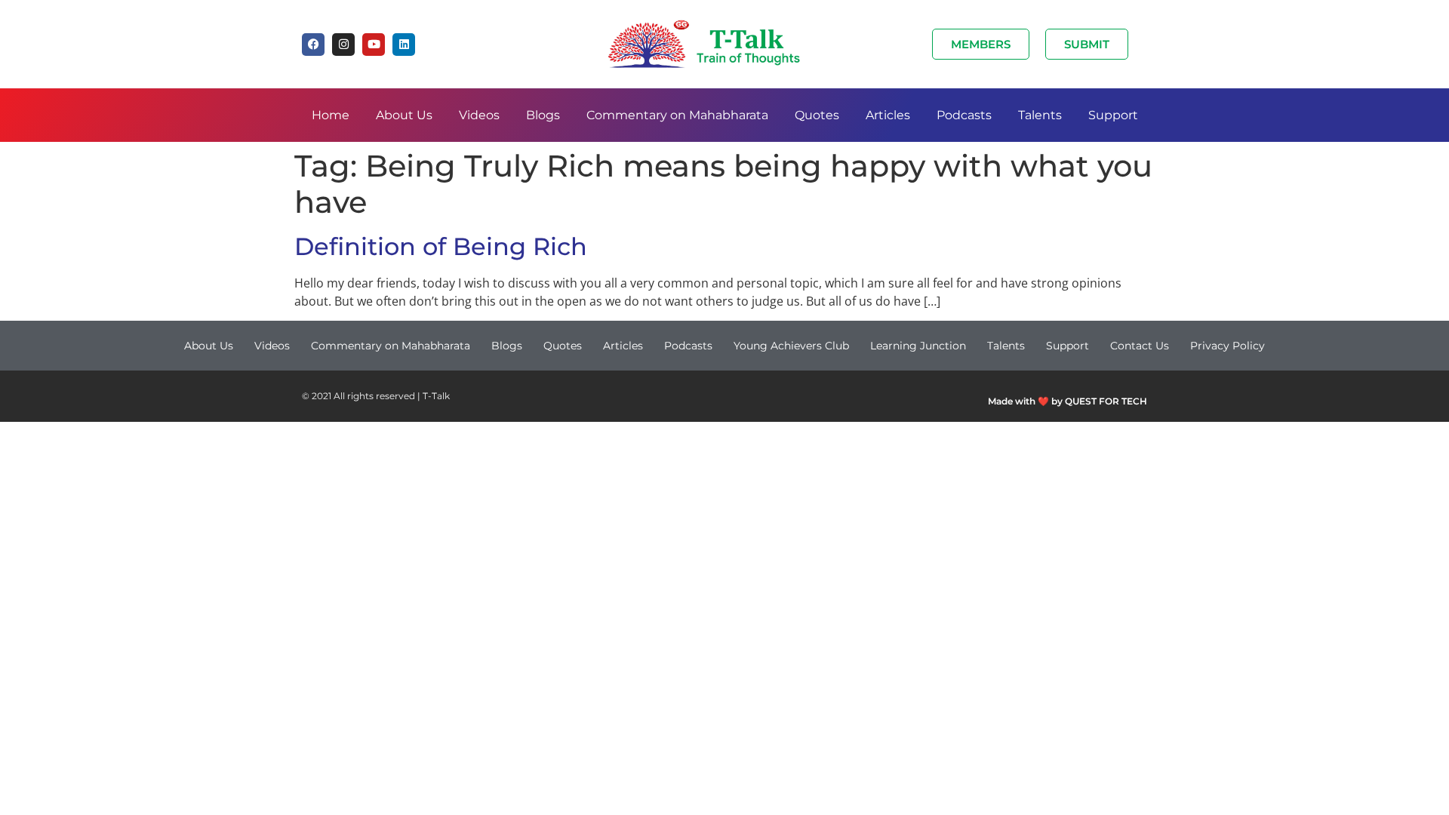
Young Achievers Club (791, 345)
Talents (1040, 115)
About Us (404, 115)
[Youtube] (373, 44)
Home (330, 115)
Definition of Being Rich (440, 246)
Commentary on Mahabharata (677, 115)
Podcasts (964, 115)
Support (1113, 115)
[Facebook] (313, 44)
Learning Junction (918, 345)
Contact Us (1139, 345)
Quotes (817, 115)
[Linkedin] (403, 44)
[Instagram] (343, 44)
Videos (479, 115)
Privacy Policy (1227, 345)
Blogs (543, 115)
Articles (888, 115)
